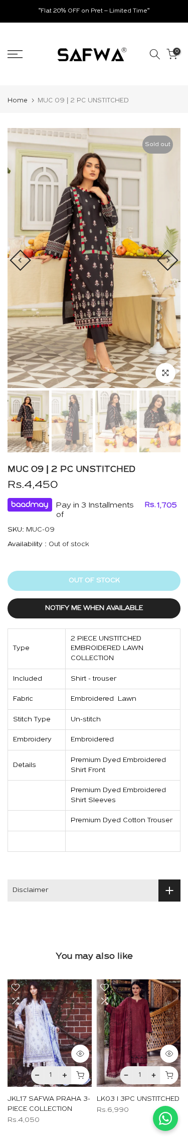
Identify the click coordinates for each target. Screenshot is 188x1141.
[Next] (167, 260)
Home (18, 100)
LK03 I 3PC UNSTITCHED (138, 1099)
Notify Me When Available (94, 608)
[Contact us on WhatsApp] (165, 1118)
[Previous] (20, 260)
